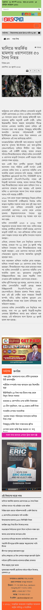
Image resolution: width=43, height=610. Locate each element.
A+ (39, 71)
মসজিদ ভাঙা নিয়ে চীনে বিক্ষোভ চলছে (15, 524)
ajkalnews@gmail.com (25, 598)
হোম (8, 39)
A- (31, 71)
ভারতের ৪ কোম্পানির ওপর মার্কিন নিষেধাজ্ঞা (20, 401)
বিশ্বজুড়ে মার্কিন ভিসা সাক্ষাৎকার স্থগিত (18, 424)
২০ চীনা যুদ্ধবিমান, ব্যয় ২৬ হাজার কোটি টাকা (21, 405)
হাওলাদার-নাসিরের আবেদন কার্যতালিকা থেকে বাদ (19, 539)
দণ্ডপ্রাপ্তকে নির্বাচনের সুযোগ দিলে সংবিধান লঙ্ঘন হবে (20, 529)
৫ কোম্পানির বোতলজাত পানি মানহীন (15, 515)
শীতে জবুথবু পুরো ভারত (10, 565)
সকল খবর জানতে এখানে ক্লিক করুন (20, 435)
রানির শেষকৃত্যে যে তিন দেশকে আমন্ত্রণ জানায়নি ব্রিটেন (21, 555)
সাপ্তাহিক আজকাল (19, 604)
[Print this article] (27, 71)
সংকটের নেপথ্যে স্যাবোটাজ (13, 411)
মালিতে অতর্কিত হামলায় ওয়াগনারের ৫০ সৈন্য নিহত (20, 501)
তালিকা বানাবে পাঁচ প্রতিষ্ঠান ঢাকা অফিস (16, 506)
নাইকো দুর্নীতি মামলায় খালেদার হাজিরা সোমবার (18, 560)
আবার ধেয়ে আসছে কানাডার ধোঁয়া (14, 534)
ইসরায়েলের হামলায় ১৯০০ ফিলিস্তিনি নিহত (17, 520)
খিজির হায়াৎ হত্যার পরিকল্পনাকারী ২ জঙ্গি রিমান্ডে (19, 510)
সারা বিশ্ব (15, 39)
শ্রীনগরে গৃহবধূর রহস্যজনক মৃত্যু (13, 551)
